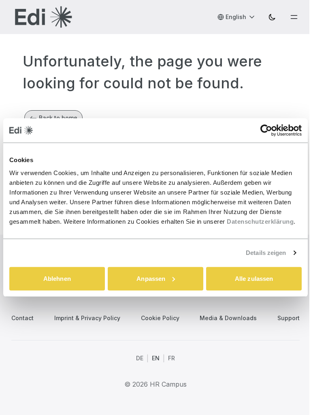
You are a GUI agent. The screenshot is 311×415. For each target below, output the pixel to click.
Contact (22, 317)
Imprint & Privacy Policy (87, 317)
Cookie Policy (160, 317)
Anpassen (150, 278)
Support (288, 317)
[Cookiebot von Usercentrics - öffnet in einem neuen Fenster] (266, 130)
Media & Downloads (228, 317)
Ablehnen (57, 278)
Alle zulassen (254, 278)
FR (171, 358)
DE (139, 358)
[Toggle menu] (294, 17)
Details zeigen (266, 252)
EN (156, 358)
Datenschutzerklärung (260, 221)
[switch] (272, 17)
